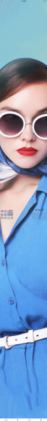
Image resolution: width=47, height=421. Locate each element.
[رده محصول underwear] (5, 211)
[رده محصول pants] (5, 214)
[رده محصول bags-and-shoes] (2, 211)
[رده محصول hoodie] (5, 217)
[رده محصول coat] (10, 213)
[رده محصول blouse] (8, 217)
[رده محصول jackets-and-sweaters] (2, 217)
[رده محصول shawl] (2, 214)
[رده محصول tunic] (11, 217)
